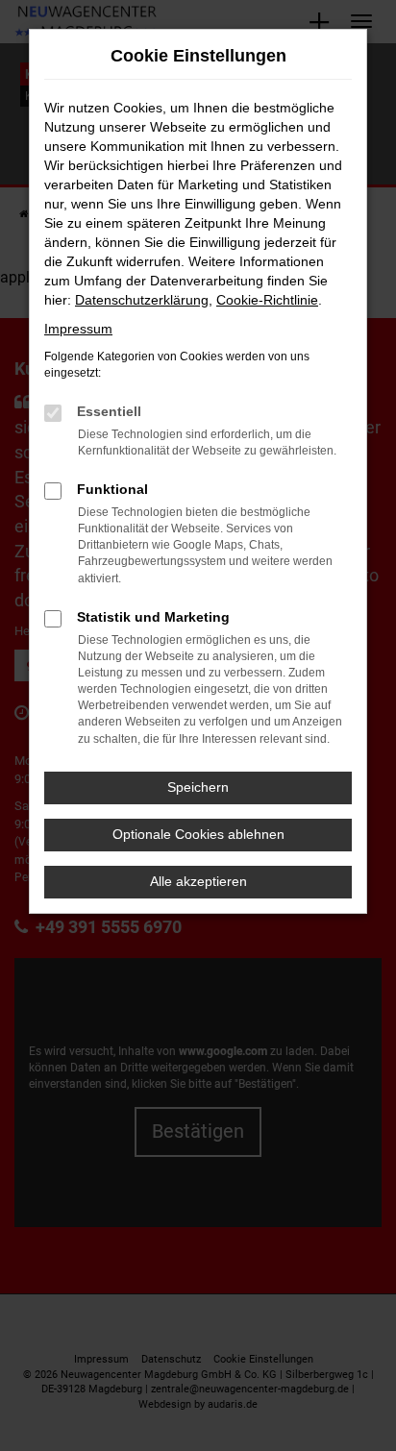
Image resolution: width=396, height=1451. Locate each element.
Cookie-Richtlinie (267, 299)
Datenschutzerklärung (142, 299)
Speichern (198, 787)
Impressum (78, 328)
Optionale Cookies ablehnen (198, 834)
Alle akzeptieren (198, 881)
